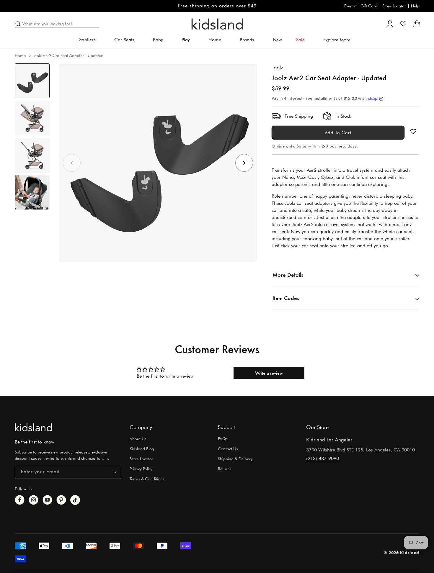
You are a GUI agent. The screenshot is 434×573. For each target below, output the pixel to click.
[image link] (33, 427)
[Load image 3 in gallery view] (32, 155)
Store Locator (394, 6)
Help (415, 6)
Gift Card (368, 6)
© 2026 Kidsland (402, 552)
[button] (90, 40)
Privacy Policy (141, 468)
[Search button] (18, 24)
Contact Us (228, 448)
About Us (138, 438)
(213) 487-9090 (322, 458)
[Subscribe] (114, 472)
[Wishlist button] (413, 131)
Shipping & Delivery (235, 458)
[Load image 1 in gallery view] (32, 80)
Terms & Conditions (147, 478)
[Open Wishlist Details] (403, 24)
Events (349, 6)
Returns (224, 468)
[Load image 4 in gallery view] (32, 192)
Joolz (277, 67)
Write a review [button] (269, 373)
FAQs (223, 438)
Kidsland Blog (142, 448)
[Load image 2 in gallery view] (32, 118)
